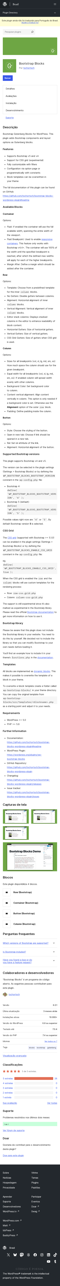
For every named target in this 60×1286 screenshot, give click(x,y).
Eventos (35, 1201)
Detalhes (10, 88)
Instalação (11, 103)
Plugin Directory (10, 12)
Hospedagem (9, 1182)
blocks (32, 1048)
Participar (36, 1196)
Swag (35, 1211)
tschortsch (28, 68)
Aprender (7, 1196)
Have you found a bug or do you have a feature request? (17, 961)
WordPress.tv (11, 1211)
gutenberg (51, 1048)
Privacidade (9, 1187)
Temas (34, 1177)
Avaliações (11, 96)
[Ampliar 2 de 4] (53, 813)
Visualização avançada (14, 1055)
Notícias (7, 1177)
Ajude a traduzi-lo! (30, 22)
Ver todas (52, 1103)
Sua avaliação (10, 1103)
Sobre (6, 1172)
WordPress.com (12, 1220)
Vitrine (34, 1172)
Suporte (10, 117)
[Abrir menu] (55, 4)
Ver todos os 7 (51, 1041)
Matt (7, 1225)
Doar (35, 1206)
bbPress (8, 1230)
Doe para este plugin (13, 1155)
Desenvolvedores (12, 1206)
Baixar (8, 78)
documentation (45, 657)
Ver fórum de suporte (14, 1130)
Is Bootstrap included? (14, 952)
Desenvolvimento (15, 110)
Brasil (12, 1247)
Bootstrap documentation (40, 612)
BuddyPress (10, 1235)
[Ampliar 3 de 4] (25, 829)
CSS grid (12, 537)
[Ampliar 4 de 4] (53, 846)
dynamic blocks (42, 671)
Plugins (35, 1182)
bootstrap (41, 1048)
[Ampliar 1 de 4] (25, 813)
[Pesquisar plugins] (32, 32)
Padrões (35, 1187)
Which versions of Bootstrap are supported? (25, 943)
